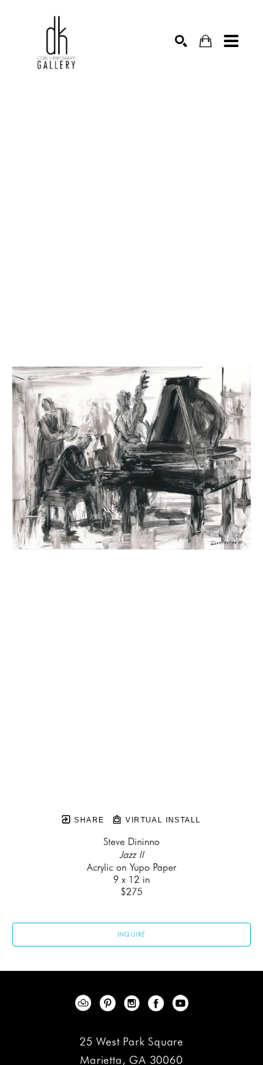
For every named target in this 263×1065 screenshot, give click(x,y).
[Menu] (231, 41)
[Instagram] (134, 1003)
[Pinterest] (110, 1003)
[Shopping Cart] (205, 41)
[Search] (181, 41)
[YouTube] (180, 1003)
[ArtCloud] (85, 1003)
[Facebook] (158, 1003)
